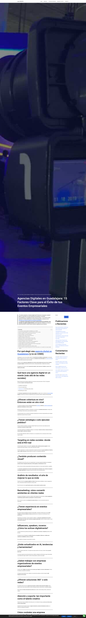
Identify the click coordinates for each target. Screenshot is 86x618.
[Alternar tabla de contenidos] (51, 329)
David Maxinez (57, 374)
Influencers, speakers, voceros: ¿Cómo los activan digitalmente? (28, 341)
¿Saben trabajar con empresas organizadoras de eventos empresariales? (30, 343)
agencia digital (50, 393)
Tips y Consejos (21, 294)
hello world (57, 366)
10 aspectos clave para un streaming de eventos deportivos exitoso (61, 358)
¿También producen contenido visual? (24, 336)
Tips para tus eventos (52, 1)
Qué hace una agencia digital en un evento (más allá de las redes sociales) (29, 332)
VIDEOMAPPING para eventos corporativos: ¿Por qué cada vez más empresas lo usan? (61, 333)
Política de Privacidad (55, 615)
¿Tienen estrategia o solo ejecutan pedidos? (25, 334)
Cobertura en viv (21, 388)
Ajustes (75, 616)
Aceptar (64, 616)
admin (56, 356)
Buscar (56, 315)
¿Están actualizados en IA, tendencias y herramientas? (27, 342)
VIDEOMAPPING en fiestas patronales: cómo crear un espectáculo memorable (61, 337)
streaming (38, 405)
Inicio (41, 1)
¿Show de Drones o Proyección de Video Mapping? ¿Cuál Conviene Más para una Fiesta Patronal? (61, 341)
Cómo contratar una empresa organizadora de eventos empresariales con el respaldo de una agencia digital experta (35, 348)
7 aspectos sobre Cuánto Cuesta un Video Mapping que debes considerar (61, 363)
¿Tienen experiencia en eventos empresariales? (26, 340)
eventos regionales (49, 358)
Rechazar (69, 616)
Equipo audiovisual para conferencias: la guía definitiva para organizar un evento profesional (61, 328)
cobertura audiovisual (48, 405)
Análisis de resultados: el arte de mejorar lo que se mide (27, 337)
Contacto (66, 1)
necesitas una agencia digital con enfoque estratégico (30, 320)
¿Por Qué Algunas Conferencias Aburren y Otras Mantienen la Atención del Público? (61, 345)
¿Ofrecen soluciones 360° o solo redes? (25, 344)
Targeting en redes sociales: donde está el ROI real (26, 335)
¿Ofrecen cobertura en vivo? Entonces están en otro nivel (27, 333)
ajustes (31, 616)
